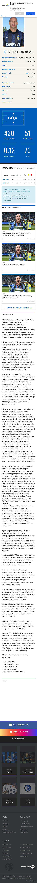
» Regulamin (5, 829)
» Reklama (5, 826)
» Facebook (24, 832)
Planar (33, 881)
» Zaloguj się (24, 821)
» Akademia (24, 856)
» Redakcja (5, 824)
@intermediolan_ (19, 738)
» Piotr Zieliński (6, 859)
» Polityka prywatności (9, 832)
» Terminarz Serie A (26, 853)
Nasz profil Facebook (20, 725)
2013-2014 (5, 183)
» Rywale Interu (6, 847)
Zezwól (30, 14)
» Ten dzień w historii (26, 844)
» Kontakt (5, 821)
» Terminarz (5, 850)
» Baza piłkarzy (6, 844)
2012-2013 (6, 179)
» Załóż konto (24, 824)
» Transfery (5, 853)
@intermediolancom (20, 732)
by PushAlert (6, 16)
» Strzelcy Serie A (25, 850)
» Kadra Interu (6, 856)
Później (19, 14)
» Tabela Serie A (25, 847)
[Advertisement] (18, 702)
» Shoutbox (24, 829)
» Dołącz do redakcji (26, 826)
